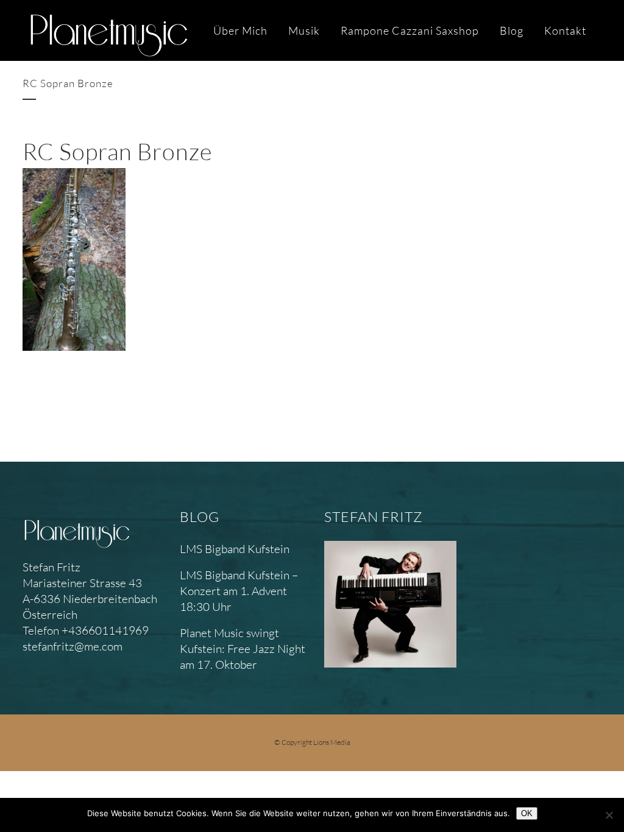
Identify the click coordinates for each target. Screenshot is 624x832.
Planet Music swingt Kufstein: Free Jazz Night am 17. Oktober (242, 649)
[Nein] (609, 815)
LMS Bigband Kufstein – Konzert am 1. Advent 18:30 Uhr (239, 591)
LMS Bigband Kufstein (234, 548)
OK (527, 813)
